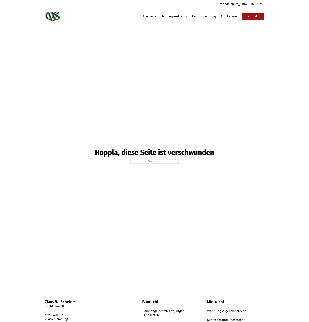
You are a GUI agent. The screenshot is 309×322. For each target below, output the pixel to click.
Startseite (149, 17)
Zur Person (229, 17)
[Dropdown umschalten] (185, 16)
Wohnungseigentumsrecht (226, 311)
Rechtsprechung (204, 17)
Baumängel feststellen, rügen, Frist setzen (163, 313)
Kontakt (253, 17)
